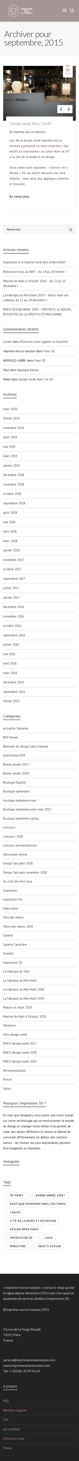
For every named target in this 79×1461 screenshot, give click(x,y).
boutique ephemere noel (19, 800)
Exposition (10, 890)
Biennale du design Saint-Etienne (25, 746)
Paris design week (15, 1034)
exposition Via (12, 899)
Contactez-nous (13, 1438)
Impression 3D (12, 962)
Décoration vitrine (15, 854)
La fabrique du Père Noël (20, 980)
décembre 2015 (13, 682)
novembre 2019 (13, 428)
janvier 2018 (11, 550)
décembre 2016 (13, 607)
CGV (6, 1420)
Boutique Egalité (14, 782)
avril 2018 (10, 531)
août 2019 (10, 437)
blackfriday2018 (14, 755)
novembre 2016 (13, 616)
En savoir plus (19, 196)
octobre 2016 (12, 626)
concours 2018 (13, 836)
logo (49, 1238)
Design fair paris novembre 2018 (25, 872)
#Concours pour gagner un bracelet (44, 342)
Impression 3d (21, 1238)
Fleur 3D (49, 351)
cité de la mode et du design (33, 1221)
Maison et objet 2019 (17, 1007)
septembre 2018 (14, 503)
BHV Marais (10, 737)
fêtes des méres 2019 (18, 926)
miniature (18, 1246)
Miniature (9, 1025)
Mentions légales (15, 1410)
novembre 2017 (13, 560)
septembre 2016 (14, 635)
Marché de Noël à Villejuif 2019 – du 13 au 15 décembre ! (34, 283)
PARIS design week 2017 (19, 1043)
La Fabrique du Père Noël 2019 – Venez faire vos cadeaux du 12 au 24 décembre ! (36, 297)
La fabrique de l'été (16, 971)
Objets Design (49, 1246)
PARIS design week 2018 (19, 1052)
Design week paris (24, 1229)
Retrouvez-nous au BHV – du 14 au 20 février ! (34, 272)
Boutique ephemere (16, 791)
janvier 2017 (11, 597)
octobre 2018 (12, 494)
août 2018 (10, 513)
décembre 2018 (13, 475)
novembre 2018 (13, 484)
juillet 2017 (11, 588)
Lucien (7, 342)
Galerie (8, 935)
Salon (7, 1088)
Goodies (8, 953)
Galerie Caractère (15, 944)
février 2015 (11, 701)
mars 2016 (10, 673)
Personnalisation (14, 1070)
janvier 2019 (11, 465)
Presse (7, 1079)
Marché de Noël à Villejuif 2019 (24, 1016)
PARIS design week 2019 (19, 1061)
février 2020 (11, 418)
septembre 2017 (14, 579)
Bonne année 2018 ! (16, 773)
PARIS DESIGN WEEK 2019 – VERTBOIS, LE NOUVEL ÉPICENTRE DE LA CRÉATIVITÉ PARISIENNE (37, 311)
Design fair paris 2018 (18, 863)
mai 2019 (9, 447)
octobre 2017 (12, 569)
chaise (15, 1212)
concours (9, 827)
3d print (17, 1195)
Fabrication (10, 908)
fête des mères (13, 917)
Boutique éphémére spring (21, 818)
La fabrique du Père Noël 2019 (23, 998)
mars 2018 (10, 541)
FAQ (6, 1401)
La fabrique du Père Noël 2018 (23, 989)
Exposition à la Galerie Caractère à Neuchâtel (34, 262)
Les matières (11, 1429)
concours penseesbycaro (20, 845)
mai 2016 (9, 654)
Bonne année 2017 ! (16, 764)
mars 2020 (10, 409)
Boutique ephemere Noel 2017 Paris (38, 1204)
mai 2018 (9, 522)
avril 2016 (10, 663)
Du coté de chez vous (17, 881)
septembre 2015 (14, 692)
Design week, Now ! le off (36, 379)
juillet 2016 (11, 644)
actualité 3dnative (15, 728)
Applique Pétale (28, 370)
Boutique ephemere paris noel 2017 (27, 809)
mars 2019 (10, 456)
